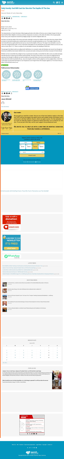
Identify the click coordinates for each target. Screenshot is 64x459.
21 (40, 355)
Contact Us (49, 444)
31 (6, 359)
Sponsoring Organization (29, 444)
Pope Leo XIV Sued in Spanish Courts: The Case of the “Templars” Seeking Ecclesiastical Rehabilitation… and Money (30, 295)
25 (15, 357)
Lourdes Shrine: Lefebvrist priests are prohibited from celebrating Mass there (17, 269)
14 (40, 352)
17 (6, 355)
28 (40, 357)
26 (23, 357)
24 (6, 357)
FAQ (18, 444)
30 (57, 357)
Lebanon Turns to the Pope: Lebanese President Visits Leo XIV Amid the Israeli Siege (19, 267)
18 (15, 355)
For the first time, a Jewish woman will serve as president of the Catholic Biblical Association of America (28, 282)
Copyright (44, 444)
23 (57, 355)
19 (23, 355)
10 (6, 352)
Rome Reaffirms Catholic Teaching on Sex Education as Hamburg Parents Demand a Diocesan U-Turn (22, 265)
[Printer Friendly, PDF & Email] (4, 65)
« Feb (3, 362)
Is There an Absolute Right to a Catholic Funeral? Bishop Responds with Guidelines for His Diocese (27, 308)
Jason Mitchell (16, 16)
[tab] (26, 417)
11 (15, 352)
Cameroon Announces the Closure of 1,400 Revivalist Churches (14, 271)
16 (57, 352)
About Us (14, 444)
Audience (21, 444)
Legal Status (39, 444)
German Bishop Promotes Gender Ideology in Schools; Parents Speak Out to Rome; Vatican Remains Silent (28, 301)
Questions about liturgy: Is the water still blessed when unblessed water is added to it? (24, 289)
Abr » (6, 362)
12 (23, 352)
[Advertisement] (32, 180)
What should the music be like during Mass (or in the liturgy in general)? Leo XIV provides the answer (25, 380)
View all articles (5, 106)
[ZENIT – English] (18, 2)
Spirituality (24, 16)
